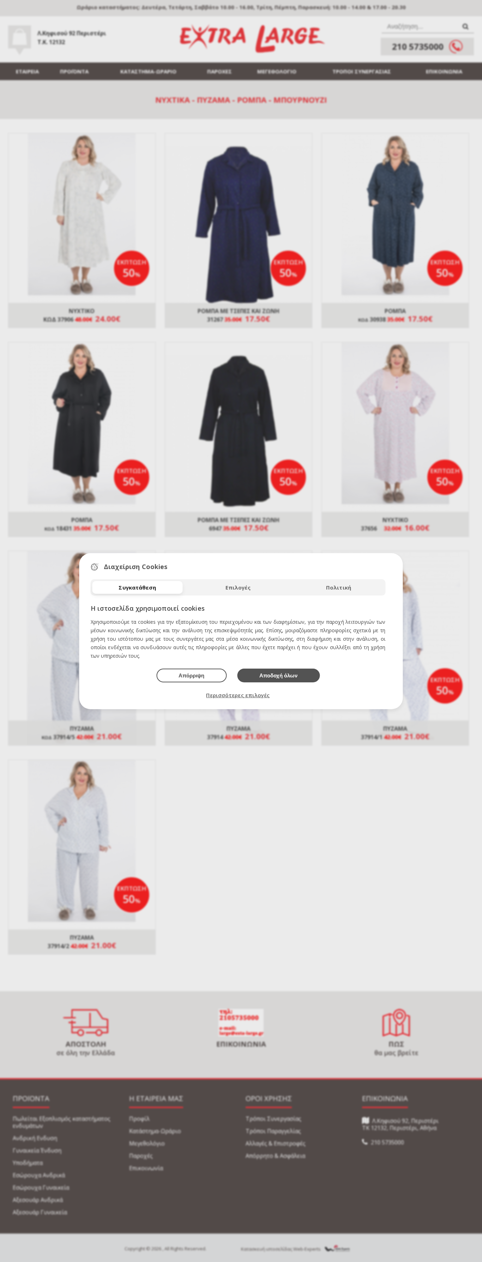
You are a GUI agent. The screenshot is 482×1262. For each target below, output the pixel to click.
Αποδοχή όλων (278, 675)
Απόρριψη (191, 675)
